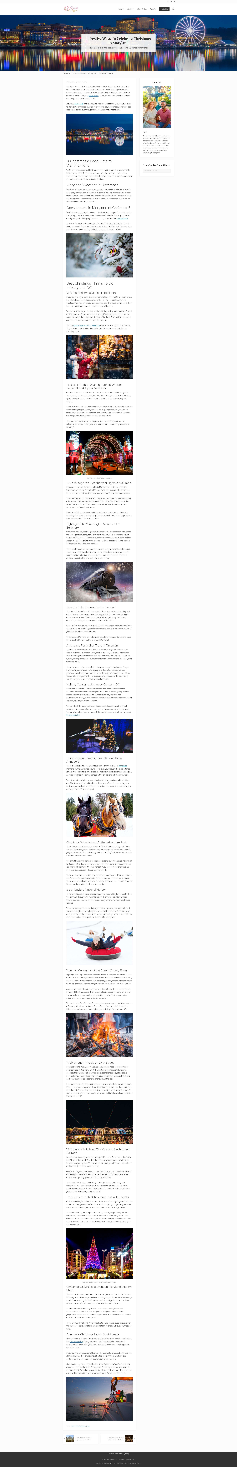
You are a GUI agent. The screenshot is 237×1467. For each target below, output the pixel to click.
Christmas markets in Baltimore (86, 325)
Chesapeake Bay (76, 1341)
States (88, 1426)
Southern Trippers (111, 1463)
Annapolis (123, 766)
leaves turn (78, 104)
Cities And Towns (76, 1426)
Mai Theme (138, 1463)
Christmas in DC (73, 715)
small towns (94, 95)
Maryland (83, 1426)
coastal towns (122, 218)
